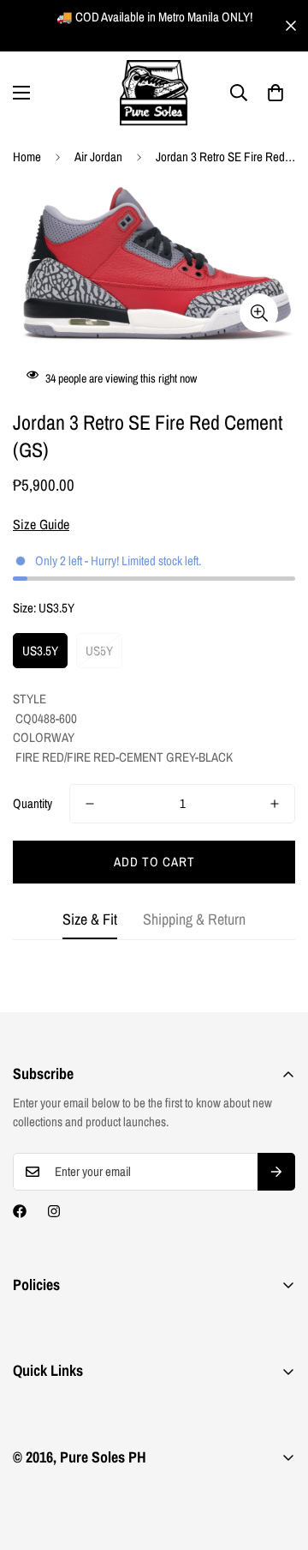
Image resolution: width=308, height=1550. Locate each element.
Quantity (32, 803)
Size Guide (41, 524)
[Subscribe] (276, 1172)
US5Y (99, 651)
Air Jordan (98, 157)
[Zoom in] (259, 312)
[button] (275, 92)
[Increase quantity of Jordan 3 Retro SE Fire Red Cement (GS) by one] (274, 804)
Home (27, 157)
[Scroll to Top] (277, 1459)
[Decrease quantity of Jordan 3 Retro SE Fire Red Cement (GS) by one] (90, 804)
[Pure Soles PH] (154, 93)
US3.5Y (40, 651)
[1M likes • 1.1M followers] (20, 1211)
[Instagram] (54, 1211)
